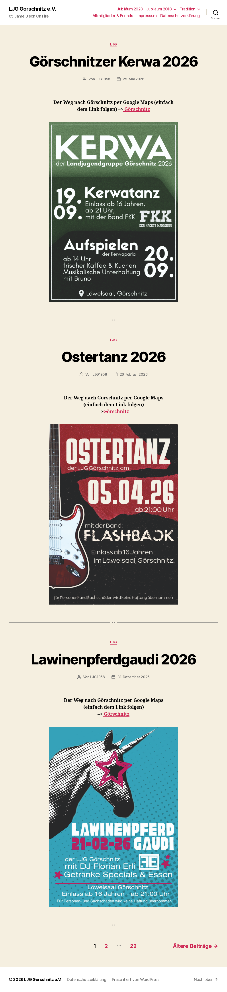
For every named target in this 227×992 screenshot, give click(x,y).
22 (133, 946)
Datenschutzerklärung (180, 15)
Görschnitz (136, 109)
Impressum (147, 15)
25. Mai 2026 (133, 79)
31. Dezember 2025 (133, 677)
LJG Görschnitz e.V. (32, 9)
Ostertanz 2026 (113, 356)
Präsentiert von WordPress (136, 979)
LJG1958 (103, 79)
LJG (113, 44)
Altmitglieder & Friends (112, 15)
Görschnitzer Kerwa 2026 (113, 61)
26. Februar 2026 (134, 374)
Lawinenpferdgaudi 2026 (113, 659)
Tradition (187, 9)
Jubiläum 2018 (159, 9)
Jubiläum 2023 (130, 9)
